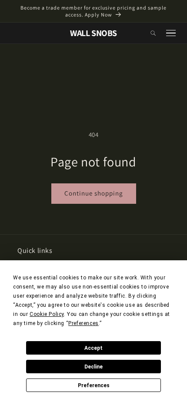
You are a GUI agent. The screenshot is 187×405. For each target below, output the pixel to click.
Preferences (94, 385)
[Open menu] (171, 33)
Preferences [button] (83, 323)
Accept (93, 348)
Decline (93, 367)
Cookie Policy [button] (47, 314)
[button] (153, 33)
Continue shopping (93, 193)
